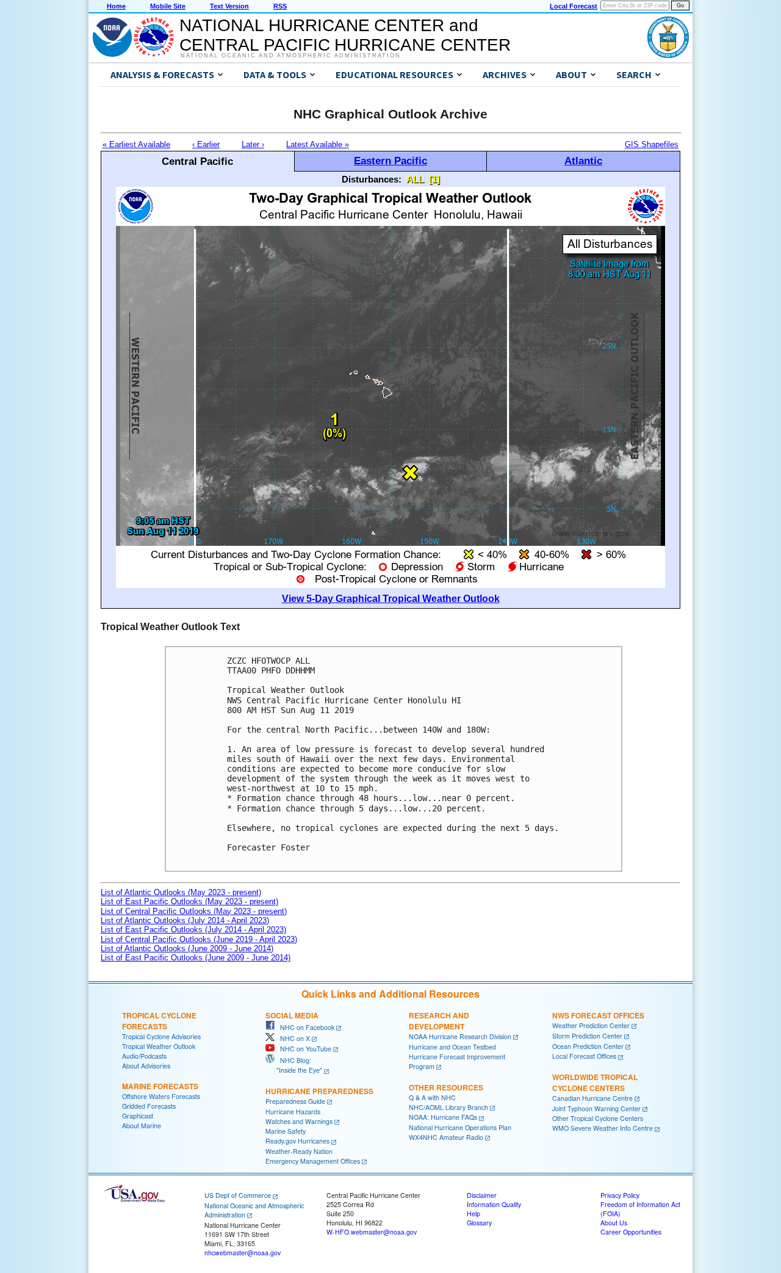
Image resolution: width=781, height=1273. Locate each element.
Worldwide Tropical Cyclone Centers (595, 1082)
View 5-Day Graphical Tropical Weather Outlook (391, 598)
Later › (253, 144)
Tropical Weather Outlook (158, 1046)
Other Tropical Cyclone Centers (597, 1118)
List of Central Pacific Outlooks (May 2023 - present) (194, 911)
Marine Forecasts (160, 1086)
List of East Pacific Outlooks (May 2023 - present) (189, 901)
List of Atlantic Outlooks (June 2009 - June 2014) (187, 948)
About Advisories (146, 1065)
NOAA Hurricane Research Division (460, 1036)
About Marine (141, 1125)
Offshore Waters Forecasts (161, 1096)
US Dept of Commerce (237, 1195)
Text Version (229, 6)
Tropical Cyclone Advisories (161, 1036)
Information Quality (494, 1204)
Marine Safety (285, 1131)
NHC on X (292, 1038)
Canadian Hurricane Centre (592, 1098)
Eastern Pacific (390, 160)
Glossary (479, 1222)
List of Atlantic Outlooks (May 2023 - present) (181, 892)
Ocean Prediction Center (588, 1046)
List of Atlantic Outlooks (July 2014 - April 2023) (185, 920)
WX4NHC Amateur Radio (446, 1137)
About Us (613, 1222)
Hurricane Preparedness (319, 1091)
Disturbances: (371, 179)
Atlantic (583, 160)
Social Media (292, 1015)
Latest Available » (317, 144)
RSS (280, 6)
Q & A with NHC (432, 1097)
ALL (415, 179)
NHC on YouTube (303, 1048)
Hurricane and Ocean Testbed (452, 1046)
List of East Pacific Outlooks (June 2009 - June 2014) (195, 957)
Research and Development (439, 1021)
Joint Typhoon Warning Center (596, 1108)
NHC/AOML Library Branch (448, 1107)
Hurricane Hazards (292, 1111)
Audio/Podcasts (144, 1056)
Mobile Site (167, 6)
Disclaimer (482, 1195)
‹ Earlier (206, 144)
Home (116, 6)
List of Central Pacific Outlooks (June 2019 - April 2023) (199, 939)
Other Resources (446, 1087)
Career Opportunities (630, 1231)
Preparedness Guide (295, 1101)
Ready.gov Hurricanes (297, 1140)
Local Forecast (573, 6)
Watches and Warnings (299, 1121)
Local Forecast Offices (584, 1056)
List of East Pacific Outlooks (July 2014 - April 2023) (193, 929)
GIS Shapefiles (651, 144)
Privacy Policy (619, 1195)
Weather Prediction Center (591, 1025)
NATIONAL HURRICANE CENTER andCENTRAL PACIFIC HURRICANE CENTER (345, 35)
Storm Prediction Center (587, 1035)
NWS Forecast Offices (598, 1015)
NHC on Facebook (304, 1027)
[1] (434, 179)
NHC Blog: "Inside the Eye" (293, 1065)
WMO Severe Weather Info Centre (602, 1128)
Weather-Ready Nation (299, 1151)
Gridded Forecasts (149, 1106)
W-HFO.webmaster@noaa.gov (371, 1231)
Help (473, 1213)
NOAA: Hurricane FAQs (443, 1117)
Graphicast (137, 1115)
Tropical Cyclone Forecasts (159, 1021)
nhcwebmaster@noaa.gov (242, 1252)
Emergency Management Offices (312, 1161)
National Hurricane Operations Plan (460, 1127)
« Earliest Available (136, 144)
